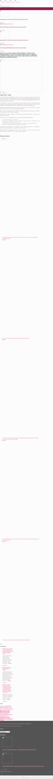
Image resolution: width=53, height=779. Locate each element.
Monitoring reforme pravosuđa (4, 713)
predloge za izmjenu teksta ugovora (29, 99)
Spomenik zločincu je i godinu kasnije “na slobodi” (7, 668)
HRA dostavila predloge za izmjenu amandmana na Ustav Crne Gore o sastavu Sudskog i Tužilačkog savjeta (8, 651)
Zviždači (2, 720)
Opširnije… (10, 663)
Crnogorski (29, 777)
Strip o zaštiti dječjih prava (6, 715)
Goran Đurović (4, 707)
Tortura (3, 717)
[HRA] (10, 2)
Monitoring (5, 711)
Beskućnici (8, 706)
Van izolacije (8, 719)
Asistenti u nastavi (3, 706)
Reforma (7, 714)
